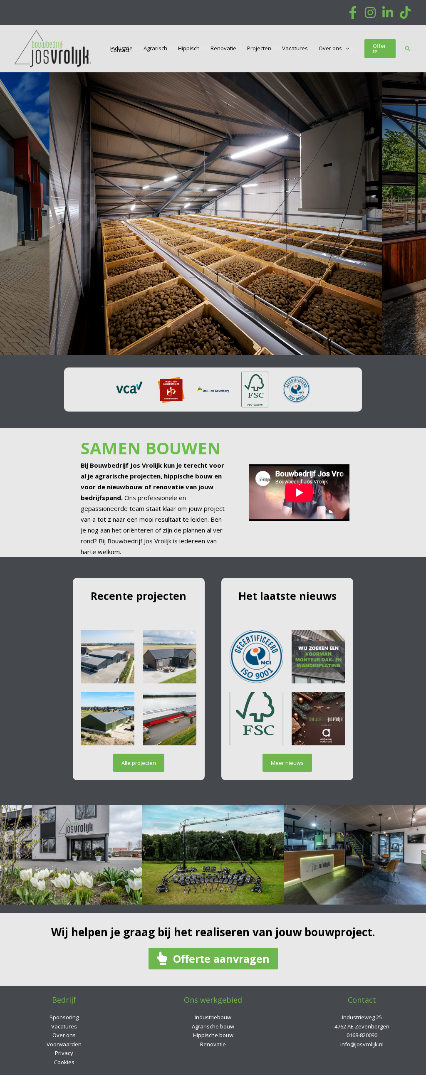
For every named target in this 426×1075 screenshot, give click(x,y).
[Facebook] (353, 12)
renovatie (168, 487)
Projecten (259, 48)
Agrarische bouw (213, 1026)
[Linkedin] (387, 12)
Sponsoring (64, 1017)
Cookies (64, 1062)
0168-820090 (362, 1035)
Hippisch (189, 48)
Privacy (64, 1053)
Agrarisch (155, 48)
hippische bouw (188, 476)
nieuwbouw (125, 487)
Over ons (330, 48)
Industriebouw (213, 1017)
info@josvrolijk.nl (362, 1044)
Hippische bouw (213, 1035)
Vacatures (295, 48)
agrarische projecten (128, 476)
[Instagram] (370, 12)
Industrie (121, 48)
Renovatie (223, 48)
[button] (380, 48)
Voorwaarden (64, 1044)
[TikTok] (405, 12)
